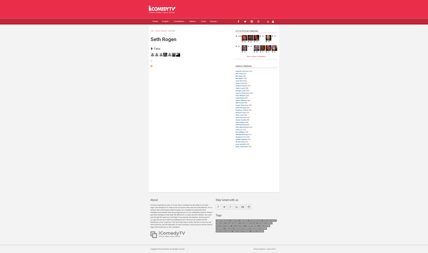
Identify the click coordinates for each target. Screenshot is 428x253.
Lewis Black (240, 98)
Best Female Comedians (265, 223)
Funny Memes (244, 220)
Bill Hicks (239, 76)
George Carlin (241, 91)
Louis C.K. (239, 130)
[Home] (163, 8)
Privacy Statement (259, 249)
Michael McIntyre (242, 135)
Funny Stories (220, 223)
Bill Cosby (239, 74)
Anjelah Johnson (242, 71)
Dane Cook (240, 83)
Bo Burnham (241, 142)
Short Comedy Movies (269, 220)
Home (155, 21)
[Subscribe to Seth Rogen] (191, 66)
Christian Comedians (252, 226)
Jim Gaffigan (240, 132)
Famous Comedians (161, 31)
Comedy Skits (235, 220)
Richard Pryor (241, 113)
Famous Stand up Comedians (241, 231)
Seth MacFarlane (242, 127)
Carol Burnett (241, 117)
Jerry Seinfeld (241, 144)
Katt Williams (241, 96)
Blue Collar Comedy (238, 226)
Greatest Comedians (257, 231)
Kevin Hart (240, 115)
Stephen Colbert (242, 110)
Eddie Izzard (240, 88)
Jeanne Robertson (243, 93)
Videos (192, 21)
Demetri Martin (241, 86)
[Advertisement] (231, 10)
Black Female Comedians (223, 226)
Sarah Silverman (242, 105)
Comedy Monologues (222, 220)
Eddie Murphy (241, 108)
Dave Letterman (242, 147)
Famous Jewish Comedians (224, 231)
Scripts (165, 21)
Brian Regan (240, 122)
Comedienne (220, 228)
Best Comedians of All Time (249, 223)
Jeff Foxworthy (241, 125)
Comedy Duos (229, 228)
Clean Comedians (264, 226)
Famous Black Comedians (241, 228)
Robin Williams (241, 100)
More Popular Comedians (256, 57)
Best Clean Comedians (232, 223)
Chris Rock (240, 81)
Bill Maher (240, 78)
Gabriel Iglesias (241, 139)
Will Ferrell (240, 103)
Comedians (179, 21)
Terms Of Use (271, 249)
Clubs (203, 21)
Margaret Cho (241, 137)
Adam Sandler (241, 120)
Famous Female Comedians (258, 228)
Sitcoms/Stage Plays (255, 220)
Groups (213, 21)
